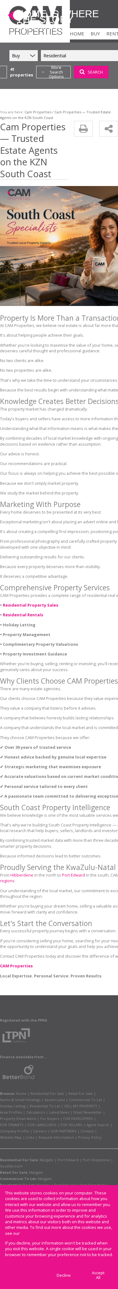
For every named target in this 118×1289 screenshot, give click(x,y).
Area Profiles (11, 1112)
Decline (64, 1275)
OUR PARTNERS (63, 1131)
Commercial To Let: (18, 1178)
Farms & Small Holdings (20, 1099)
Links (30, 1137)
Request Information (56, 1137)
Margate (46, 1159)
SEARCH (95, 72)
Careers (39, 1131)
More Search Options (56, 72)
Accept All (98, 1275)
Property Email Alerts (18, 1118)
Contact (87, 1131)
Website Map (11, 1137)
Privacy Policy (90, 1137)
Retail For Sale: (14, 1172)
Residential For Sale (47, 1093)
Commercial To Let (85, 1099)
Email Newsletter (87, 1112)
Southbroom (11, 1166)
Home (21, 1093)
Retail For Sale (80, 1093)
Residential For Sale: (19, 1159)
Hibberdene (21, 875)
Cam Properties (38, 112)
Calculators (35, 1112)
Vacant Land (54, 1099)
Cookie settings (24, 1275)
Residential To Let (45, 1106)
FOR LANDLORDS (42, 1124)
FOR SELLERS (71, 1124)
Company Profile (14, 1131)
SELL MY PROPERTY (80, 1106)
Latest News (59, 1112)
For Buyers (49, 1118)
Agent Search (98, 1124)
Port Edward (73, 875)
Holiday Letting (12, 1106)
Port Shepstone (96, 1159)
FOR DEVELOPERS (78, 1118)
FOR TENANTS (12, 1124)
